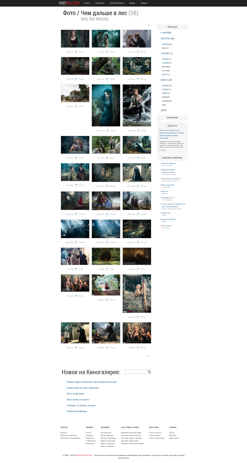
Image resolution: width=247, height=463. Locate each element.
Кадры (164, 80)
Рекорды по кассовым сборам (132, 443)
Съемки (165, 59)
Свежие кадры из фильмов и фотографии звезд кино (92, 382)
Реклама (172, 435)
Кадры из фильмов (108, 441)
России (88, 433)
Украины (89, 435)
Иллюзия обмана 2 (168, 163)
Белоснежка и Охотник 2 (171, 179)
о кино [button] (87, 3)
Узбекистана (90, 441)
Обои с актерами (107, 446)
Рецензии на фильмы (77, 411)
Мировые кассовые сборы (131, 433)
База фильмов (106, 433)
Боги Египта (167, 226)
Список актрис (154, 435)
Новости (63, 433)
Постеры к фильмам (108, 438)
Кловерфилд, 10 (167, 198)
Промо (164, 93)
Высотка (164, 191)
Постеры (165, 39)
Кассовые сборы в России (131, 435)
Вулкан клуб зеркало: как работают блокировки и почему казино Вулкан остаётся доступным (171, 134)
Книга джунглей (167, 185)
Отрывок (165, 63)
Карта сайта (173, 438)
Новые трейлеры (107, 435)
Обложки (166, 44)
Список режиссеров (156, 438)
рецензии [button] (99, 3)
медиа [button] (132, 3)
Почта (171, 433)
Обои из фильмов (107, 443)
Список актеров (155, 433)
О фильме (166, 33)
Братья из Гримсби (168, 219)
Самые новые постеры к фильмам (83, 388)
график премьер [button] (116, 3)
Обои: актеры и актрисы (78, 400)
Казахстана (90, 443)
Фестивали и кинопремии (70, 438)
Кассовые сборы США (129, 441)
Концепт (165, 89)
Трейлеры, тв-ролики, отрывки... (82, 406)
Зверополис (165, 213)
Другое (165, 74)
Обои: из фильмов (75, 394)
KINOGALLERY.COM (83, 455)
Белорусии (90, 438)
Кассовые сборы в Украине (131, 438)
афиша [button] (144, 3)
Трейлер (165, 54)
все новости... (163, 150)
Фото (69, 13)
